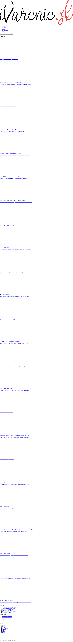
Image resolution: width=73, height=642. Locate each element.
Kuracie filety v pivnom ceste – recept (8, 618)
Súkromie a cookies (5, 637)
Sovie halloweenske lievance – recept (8, 611)
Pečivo (3, 31)
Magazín (3, 632)
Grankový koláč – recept (6, 621)
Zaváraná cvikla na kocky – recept (8, 609)
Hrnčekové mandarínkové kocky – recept (9, 607)
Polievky (3, 29)
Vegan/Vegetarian (5, 30)
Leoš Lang (13, 640)
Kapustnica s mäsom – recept (7, 610)
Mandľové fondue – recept (6, 612)
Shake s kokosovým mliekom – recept (8, 608)
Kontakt (3, 638)
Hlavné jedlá (4, 27)
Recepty (3, 26)
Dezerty (3, 28)
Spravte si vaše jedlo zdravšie (7, 616)
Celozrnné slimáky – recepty (7, 617)
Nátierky (3, 32)
